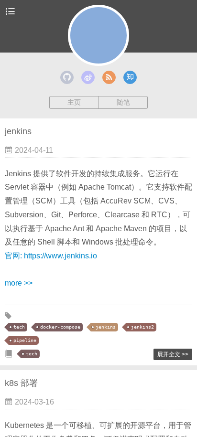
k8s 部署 (21, 383)
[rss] (109, 77)
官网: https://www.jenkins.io (51, 256)
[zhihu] (130, 77)
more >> (19, 283)
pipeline (24, 340)
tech (19, 327)
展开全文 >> (172, 354)
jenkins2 (142, 327)
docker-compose (60, 327)
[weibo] (88, 77)
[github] (67, 77)
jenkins (18, 131)
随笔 (123, 102)
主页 (74, 102)
